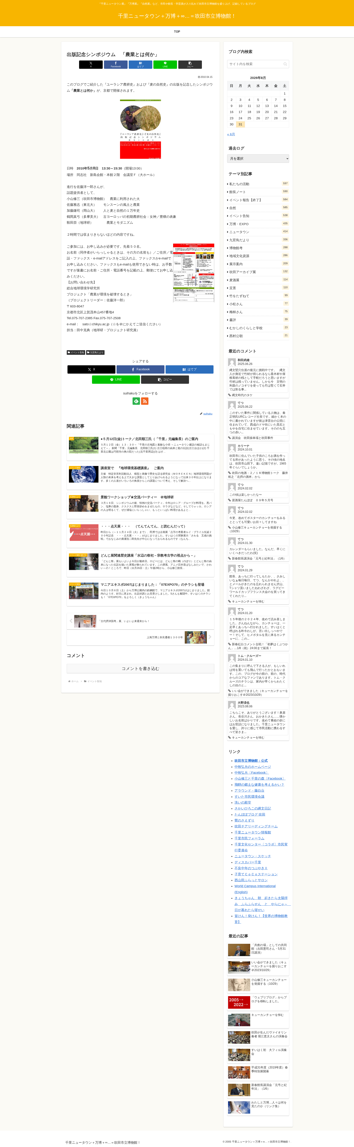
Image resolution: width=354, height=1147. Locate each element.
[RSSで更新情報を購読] (144, 401)
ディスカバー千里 (248, 862)
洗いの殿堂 (243, 802)
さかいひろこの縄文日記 (253, 808)
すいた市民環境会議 (249, 796)
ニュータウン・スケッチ (253, 856)
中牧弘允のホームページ (253, 767)
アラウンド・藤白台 (249, 790)
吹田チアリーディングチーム (256, 826)
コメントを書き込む (140, 668)
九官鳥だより (96, 352)
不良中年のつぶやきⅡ (251, 868)
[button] (190, 64)
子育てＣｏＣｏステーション (256, 874)
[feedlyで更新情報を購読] (136, 401)
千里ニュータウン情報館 (253, 832)
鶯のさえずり (244, 820)
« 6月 (231, 134)
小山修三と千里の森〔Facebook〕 (260, 778)
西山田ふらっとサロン (251, 880)
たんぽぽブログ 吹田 (250, 814)
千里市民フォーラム (249, 838)
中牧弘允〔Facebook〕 (252, 773)
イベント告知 (77, 352)
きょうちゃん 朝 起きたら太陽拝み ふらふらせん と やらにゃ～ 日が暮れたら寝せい (263, 904)
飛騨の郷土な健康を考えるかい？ (259, 784)
